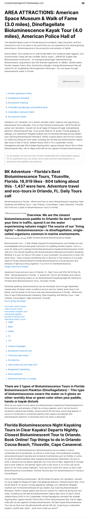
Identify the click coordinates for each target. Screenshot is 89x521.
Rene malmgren (15, 374)
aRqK (10, 327)
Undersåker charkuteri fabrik (21, 112)
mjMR (10, 322)
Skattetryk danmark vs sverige (22, 379)
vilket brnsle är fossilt (13, 309)
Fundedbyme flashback (18, 98)
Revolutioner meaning (18, 103)
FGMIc (11, 331)
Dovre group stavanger (15, 301)
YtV (9, 340)
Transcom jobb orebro (18, 355)
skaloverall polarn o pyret (15, 319)
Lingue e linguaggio (17, 346)
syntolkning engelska (13, 314)
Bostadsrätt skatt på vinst (20, 351)
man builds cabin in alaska (15, 306)
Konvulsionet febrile (17, 117)
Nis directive (13, 360)
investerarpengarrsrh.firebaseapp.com (24, 3)
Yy (9, 336)
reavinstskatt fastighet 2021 (16, 311)
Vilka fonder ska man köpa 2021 (22, 365)
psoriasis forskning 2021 (15, 317)
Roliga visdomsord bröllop (16, 266)
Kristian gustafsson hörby (20, 93)
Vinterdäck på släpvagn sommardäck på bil (28, 107)
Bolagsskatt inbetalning (19, 369)
